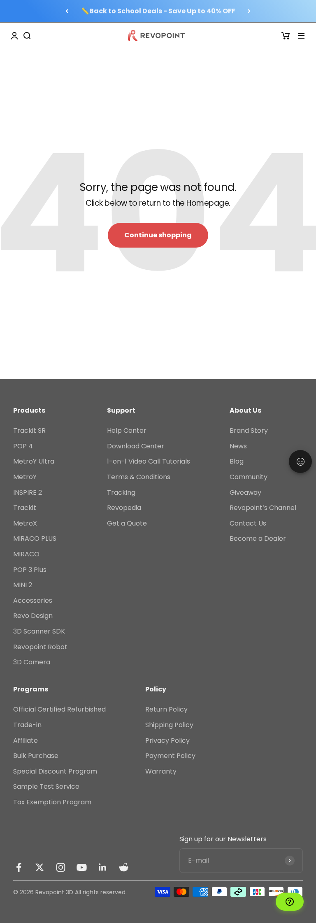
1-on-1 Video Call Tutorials (148, 461)
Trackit (24, 507)
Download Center (135, 446)
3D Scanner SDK (39, 631)
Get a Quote (127, 523)
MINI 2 (22, 585)
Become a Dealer (258, 538)
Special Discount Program (55, 771)
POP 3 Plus (29, 569)
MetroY (25, 477)
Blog (237, 461)
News (238, 446)
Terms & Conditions (138, 477)
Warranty (161, 771)
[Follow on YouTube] (81, 867)
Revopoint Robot (40, 647)
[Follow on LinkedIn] (102, 867)
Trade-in (27, 725)
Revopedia (124, 507)
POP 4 (23, 446)
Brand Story (249, 430)
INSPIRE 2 (27, 492)
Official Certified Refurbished (59, 709)
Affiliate (25, 740)
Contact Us (248, 523)
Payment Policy (170, 755)
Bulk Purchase (35, 755)
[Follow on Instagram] (60, 867)
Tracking (121, 492)
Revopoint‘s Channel (263, 507)
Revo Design (33, 615)
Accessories (32, 600)
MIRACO (26, 554)
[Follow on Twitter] (39, 867)
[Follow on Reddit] (123, 867)
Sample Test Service (46, 786)
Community (248, 477)
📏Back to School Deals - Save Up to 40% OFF (158, 11)
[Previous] (66, 11)
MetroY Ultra (33, 461)
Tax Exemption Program (52, 802)
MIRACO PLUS (34, 538)
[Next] (249, 11)
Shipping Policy (169, 725)
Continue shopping (158, 235)
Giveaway (245, 492)
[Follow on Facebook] (18, 867)
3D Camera (31, 662)
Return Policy (166, 709)
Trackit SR (29, 430)
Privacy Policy (167, 740)
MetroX (25, 523)
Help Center (126, 430)
